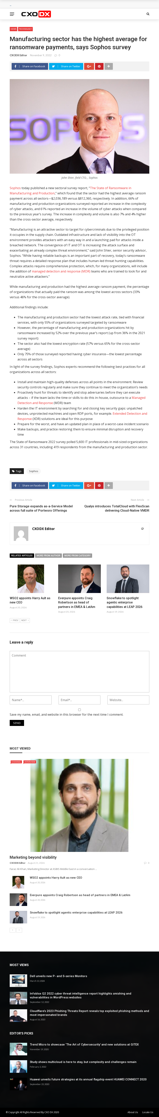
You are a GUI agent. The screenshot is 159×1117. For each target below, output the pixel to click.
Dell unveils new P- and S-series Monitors (58, 976)
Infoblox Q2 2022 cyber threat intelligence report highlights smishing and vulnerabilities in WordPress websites (80, 995)
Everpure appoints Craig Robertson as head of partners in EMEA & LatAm (76, 602)
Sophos (16, 188)
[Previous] (13, 930)
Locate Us (147, 1112)
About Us (133, 1112)
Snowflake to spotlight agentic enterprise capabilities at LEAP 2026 (124, 602)
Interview (29, 762)
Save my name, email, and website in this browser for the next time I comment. (66, 714)
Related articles (22, 555)
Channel (16, 762)
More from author (48, 555)
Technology (25, 29)
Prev (15, 620)
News (13, 29)
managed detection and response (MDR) (61, 271)
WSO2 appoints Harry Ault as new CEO (56, 877)
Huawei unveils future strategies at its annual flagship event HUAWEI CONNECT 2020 (88, 1079)
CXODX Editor (18, 55)
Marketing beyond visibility (33, 857)
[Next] (19, 930)
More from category (77, 555)
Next (24, 620)
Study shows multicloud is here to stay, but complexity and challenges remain (83, 1062)
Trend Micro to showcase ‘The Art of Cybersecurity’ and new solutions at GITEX (84, 1044)
